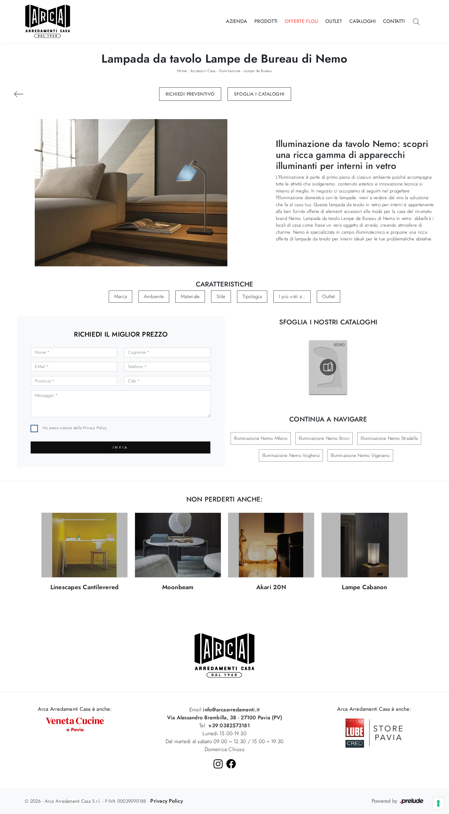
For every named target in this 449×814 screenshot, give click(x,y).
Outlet (333, 21)
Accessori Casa (203, 71)
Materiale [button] (190, 296)
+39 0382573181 (229, 725)
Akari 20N (271, 587)
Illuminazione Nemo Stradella (389, 438)
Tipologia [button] (252, 296)
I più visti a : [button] (292, 296)
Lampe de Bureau (258, 71)
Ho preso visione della (75, 428)
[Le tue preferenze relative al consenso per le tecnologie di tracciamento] (438, 803)
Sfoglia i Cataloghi (259, 94)
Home (182, 71)
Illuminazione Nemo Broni (324, 438)
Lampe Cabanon (364, 587)
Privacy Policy (95, 428)
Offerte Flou (301, 21)
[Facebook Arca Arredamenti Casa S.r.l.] (231, 763)
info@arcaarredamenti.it (230, 709)
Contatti (394, 21)
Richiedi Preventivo (190, 94)
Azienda (236, 21)
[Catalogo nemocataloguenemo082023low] (328, 367)
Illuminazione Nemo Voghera (290, 455)
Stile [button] (221, 296)
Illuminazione (229, 71)
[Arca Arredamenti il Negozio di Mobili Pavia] (224, 655)
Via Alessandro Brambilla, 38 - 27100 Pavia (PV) (224, 717)
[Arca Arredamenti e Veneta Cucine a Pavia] (75, 723)
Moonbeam (178, 587)
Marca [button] (120, 296)
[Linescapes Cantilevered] (84, 545)
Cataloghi (362, 21)
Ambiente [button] (154, 296)
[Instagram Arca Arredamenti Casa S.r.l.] (218, 764)
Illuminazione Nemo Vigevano (360, 455)
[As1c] (18, 94)
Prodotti (265, 21)
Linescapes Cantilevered (84, 587)
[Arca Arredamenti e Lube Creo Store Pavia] (374, 732)
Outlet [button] (328, 296)
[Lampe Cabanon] (364, 545)
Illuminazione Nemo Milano (260, 438)
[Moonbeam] (178, 545)
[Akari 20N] (271, 545)
